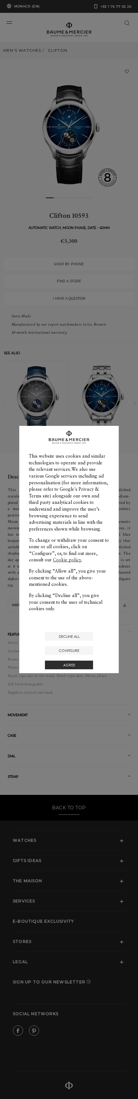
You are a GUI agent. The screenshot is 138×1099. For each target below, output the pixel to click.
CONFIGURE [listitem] (69, 650)
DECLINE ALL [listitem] (69, 636)
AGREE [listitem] (69, 665)
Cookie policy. (67, 559)
